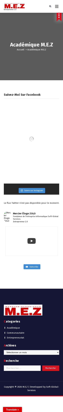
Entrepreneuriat (15, 337)
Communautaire (15, 332)
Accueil (20, 49)
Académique (13, 327)
